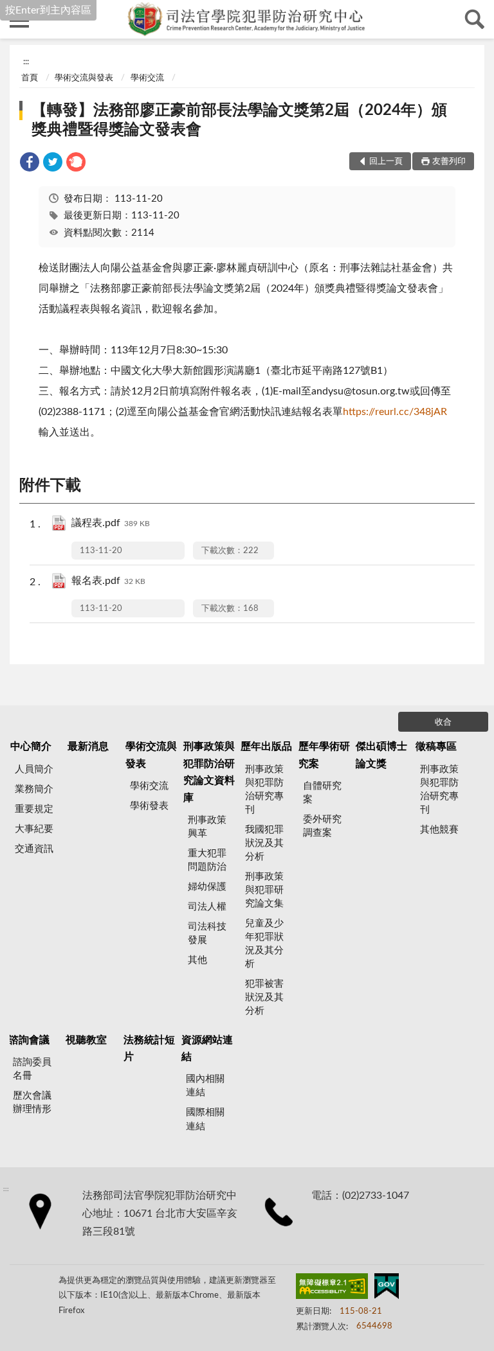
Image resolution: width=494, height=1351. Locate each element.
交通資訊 (34, 849)
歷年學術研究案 (324, 754)
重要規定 (34, 809)
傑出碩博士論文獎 (381, 754)
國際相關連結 (205, 1119)
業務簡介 (34, 789)
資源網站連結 (207, 1048)
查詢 (474, 19)
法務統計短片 (149, 1048)
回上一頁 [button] (386, 161)
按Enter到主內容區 (48, 10)
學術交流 (147, 78)
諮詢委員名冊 (32, 1069)
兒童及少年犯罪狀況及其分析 (264, 944)
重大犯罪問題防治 (207, 860)
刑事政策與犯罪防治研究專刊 (264, 789)
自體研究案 (322, 792)
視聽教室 (86, 1040)
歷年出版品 (266, 746)
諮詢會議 (29, 1040)
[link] (29, 164)
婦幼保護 (207, 887)
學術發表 (149, 806)
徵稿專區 (436, 746)
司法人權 (207, 907)
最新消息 (88, 746)
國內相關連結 (205, 1085)
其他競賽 (439, 829)
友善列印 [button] (449, 161)
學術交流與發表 (84, 78)
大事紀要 (34, 829)
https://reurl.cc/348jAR (395, 412)
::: (26, 62)
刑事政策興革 (207, 826)
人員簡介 (34, 769)
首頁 (29, 78)
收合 (443, 722)
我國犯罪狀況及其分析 (264, 843)
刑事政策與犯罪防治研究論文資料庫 (209, 771)
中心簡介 (30, 746)
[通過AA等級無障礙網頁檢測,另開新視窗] (332, 1288)
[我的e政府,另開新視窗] (386, 1288)
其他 (197, 960)
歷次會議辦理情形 (32, 1102)
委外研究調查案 (322, 826)
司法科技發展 (207, 933)
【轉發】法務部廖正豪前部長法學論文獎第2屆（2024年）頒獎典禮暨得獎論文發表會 (239, 120)
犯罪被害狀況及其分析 (264, 997)
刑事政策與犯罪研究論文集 (264, 890)
